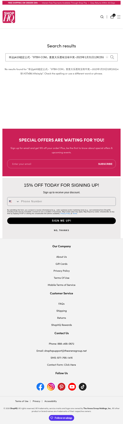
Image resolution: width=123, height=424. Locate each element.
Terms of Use (21, 401)
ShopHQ (13, 408)
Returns (61, 317)
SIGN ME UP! (61, 220)
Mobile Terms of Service (61, 284)
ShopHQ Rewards (61, 324)
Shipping (61, 310)
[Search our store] (103, 16)
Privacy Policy (66, 213)
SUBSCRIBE (105, 163)
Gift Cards (61, 263)
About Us (61, 256)
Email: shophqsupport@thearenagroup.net (62, 350)
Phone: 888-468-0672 (61, 343)
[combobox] (61, 57)
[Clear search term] (107, 57)
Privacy (36, 401)
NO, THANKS (61, 230)
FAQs (61, 303)
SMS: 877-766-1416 (62, 357)
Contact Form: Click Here (61, 364)
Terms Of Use (61, 277)
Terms (75, 213)
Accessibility (50, 401)
